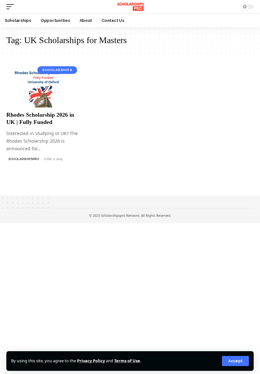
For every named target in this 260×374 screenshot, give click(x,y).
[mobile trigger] (11, 6)
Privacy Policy (91, 361)
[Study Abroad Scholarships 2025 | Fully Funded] (129, 6)
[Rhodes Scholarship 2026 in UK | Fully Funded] (43, 85)
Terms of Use (127, 361)
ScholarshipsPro (23, 159)
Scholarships (57, 70)
